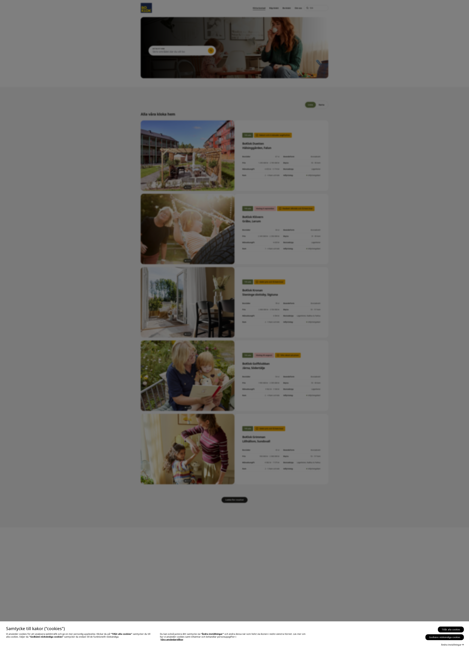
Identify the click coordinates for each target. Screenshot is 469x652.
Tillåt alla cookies (451, 629)
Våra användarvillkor (171, 639)
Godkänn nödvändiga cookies (444, 637)
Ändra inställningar (451, 644)
